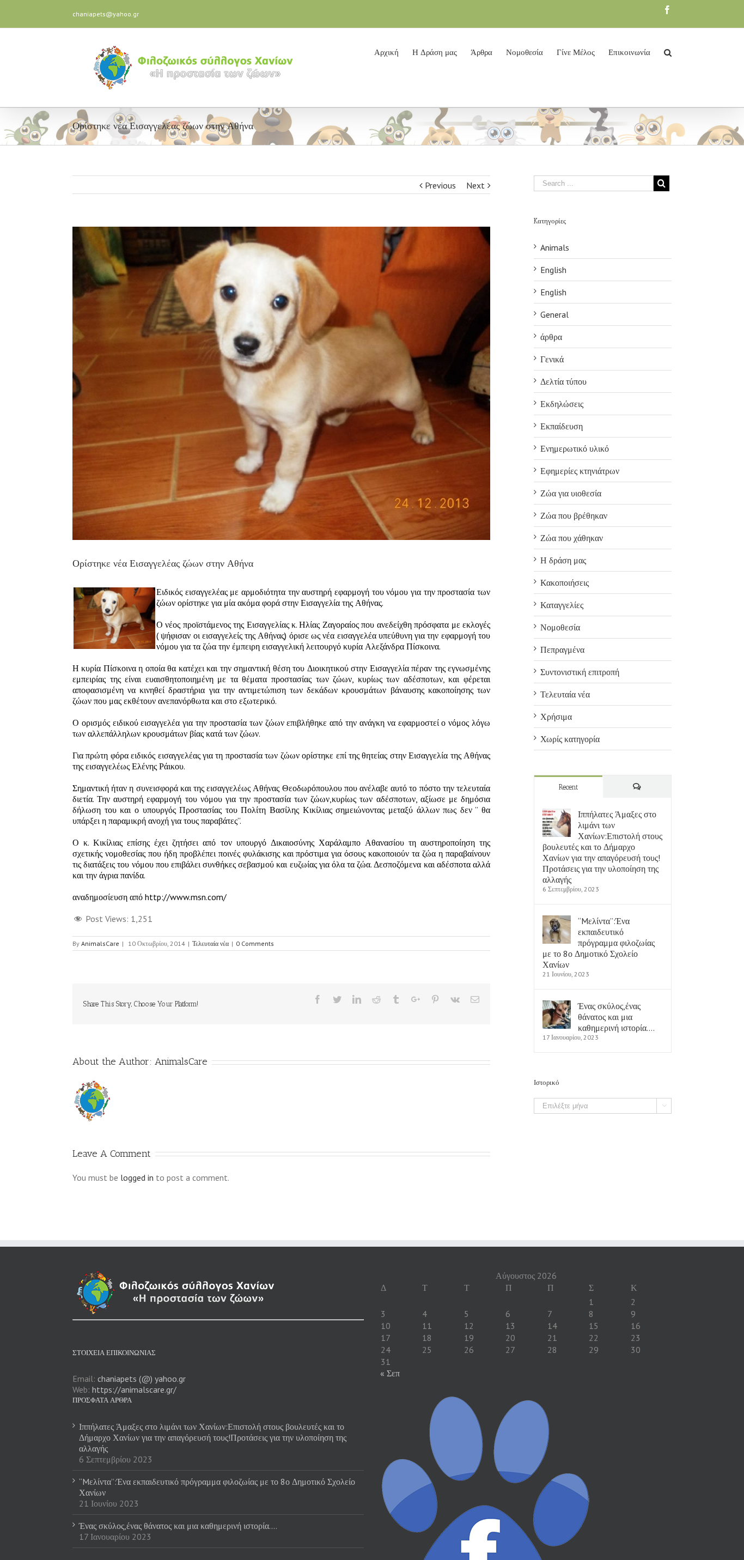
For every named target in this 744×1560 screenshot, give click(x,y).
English (553, 269)
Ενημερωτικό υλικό (574, 448)
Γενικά (552, 359)
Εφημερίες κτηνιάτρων (579, 470)
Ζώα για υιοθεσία (570, 493)
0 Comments (255, 943)
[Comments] (637, 786)
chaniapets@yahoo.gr (105, 14)
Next (475, 185)
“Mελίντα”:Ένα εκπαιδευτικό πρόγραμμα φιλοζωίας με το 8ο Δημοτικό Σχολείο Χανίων (598, 942)
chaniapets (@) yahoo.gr (141, 1378)
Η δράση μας (563, 560)
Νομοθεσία (560, 627)
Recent (568, 787)
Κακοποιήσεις (564, 582)
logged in (137, 1177)
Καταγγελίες (561, 604)
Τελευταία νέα (210, 943)
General (554, 314)
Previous (440, 185)
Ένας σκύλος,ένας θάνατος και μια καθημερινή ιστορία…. (616, 1016)
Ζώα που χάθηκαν (571, 537)
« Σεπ (390, 1373)
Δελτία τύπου (563, 381)
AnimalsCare (100, 943)
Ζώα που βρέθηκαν (573, 515)
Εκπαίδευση (561, 426)
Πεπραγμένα (562, 649)
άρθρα (551, 336)
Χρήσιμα (556, 716)
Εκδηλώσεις (561, 403)
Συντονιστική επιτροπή (579, 671)
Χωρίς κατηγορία (570, 738)
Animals (554, 247)
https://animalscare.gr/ (134, 1389)
